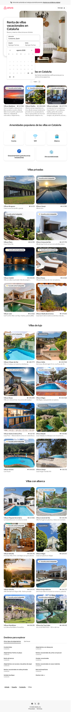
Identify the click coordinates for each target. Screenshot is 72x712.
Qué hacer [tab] (27, 641)
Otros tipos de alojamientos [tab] (12, 641)
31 (13, 77)
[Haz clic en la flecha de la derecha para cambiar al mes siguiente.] (31, 50)
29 (32, 73)
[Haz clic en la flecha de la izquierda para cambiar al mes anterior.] (10, 50)
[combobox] (23, 38)
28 (28, 73)
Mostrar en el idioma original (51, 2)
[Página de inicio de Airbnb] (8, 8)
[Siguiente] (39, 81)
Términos (39, 709)
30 (10, 77)
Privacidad (31, 709)
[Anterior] (31, 81)
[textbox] (15, 45)
